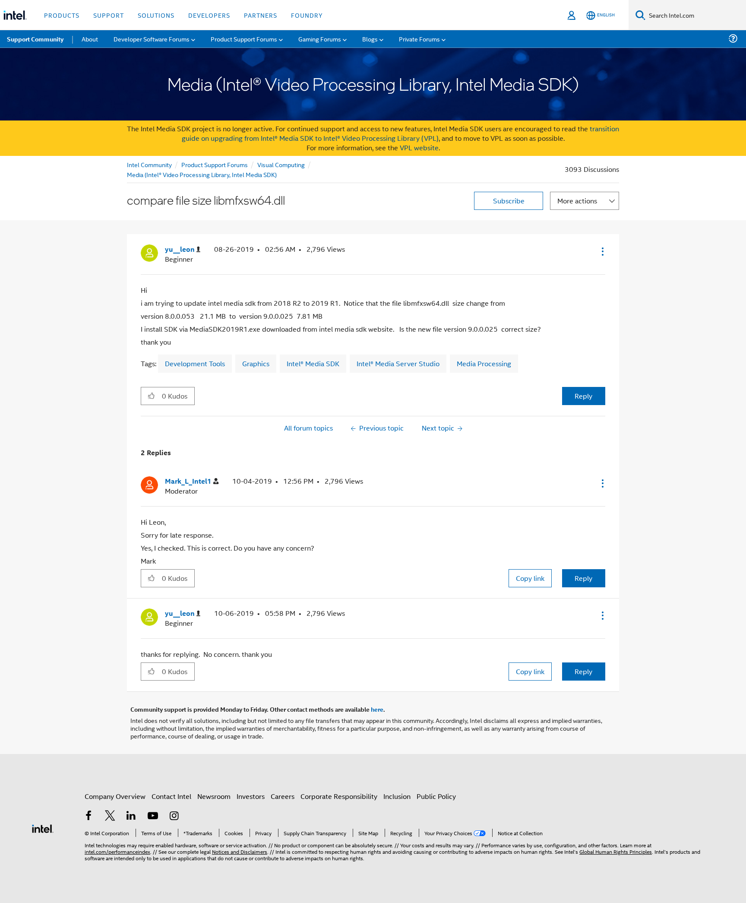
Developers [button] (209, 14)
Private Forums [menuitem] (419, 38)
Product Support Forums (214, 164)
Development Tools (195, 363)
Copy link (530, 578)
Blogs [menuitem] (370, 38)
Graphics (255, 363)
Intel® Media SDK (313, 363)
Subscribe (509, 201)
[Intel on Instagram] (174, 816)
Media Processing (484, 363)
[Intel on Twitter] (110, 816)
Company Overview (115, 796)
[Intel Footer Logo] (43, 828)
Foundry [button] (307, 14)
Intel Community (149, 164)
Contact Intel (171, 796)
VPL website (419, 147)
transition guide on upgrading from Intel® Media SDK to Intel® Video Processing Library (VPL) (401, 133)
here (377, 709)
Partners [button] (260, 14)
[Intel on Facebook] (88, 816)
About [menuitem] (90, 38)
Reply (583, 396)
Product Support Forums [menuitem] (244, 38)
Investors (251, 796)
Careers (282, 796)
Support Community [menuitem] (35, 39)
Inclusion (397, 796)
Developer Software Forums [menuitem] (152, 38)
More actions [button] (577, 201)
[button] (601, 251)
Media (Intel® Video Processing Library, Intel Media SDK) (202, 174)
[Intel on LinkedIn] (131, 816)
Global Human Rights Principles (615, 851)
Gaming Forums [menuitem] (319, 38)
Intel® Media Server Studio (398, 363)
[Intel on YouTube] (152, 816)
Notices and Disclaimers (239, 851)
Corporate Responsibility (338, 796)
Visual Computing (281, 164)
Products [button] (61, 14)
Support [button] (108, 14)
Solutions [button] (156, 14)
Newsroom (214, 796)
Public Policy (436, 796)
